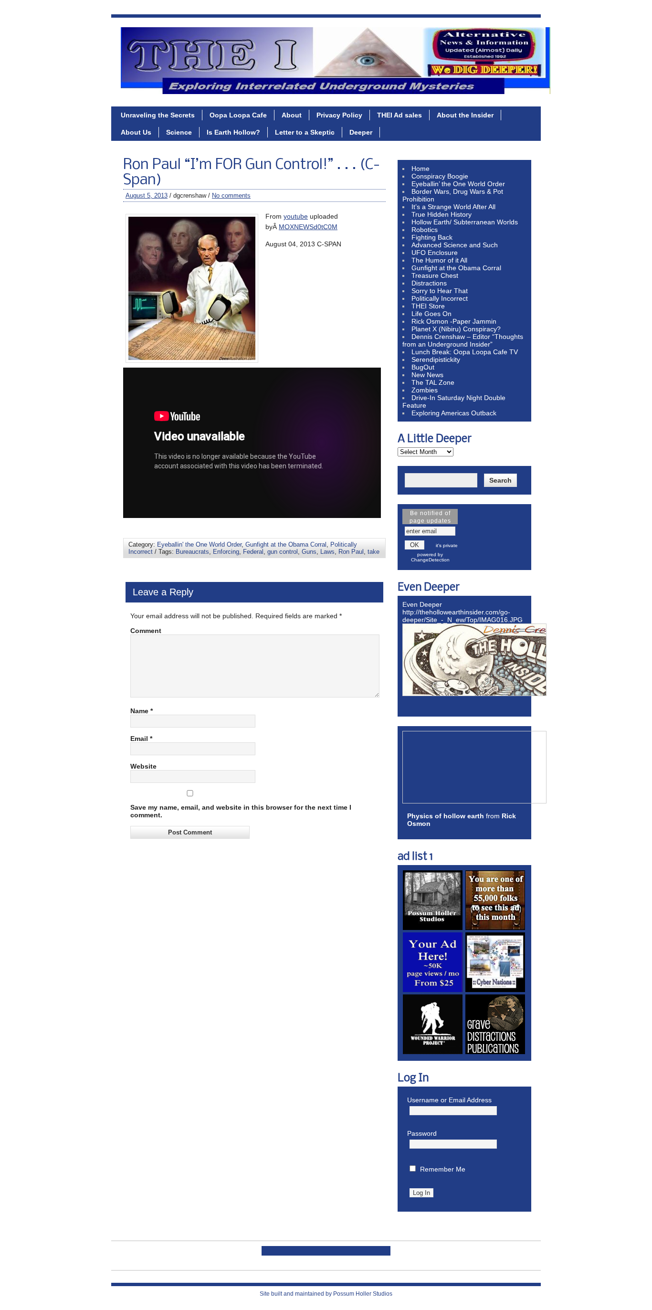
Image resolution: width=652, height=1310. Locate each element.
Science (179, 132)
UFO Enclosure (434, 252)
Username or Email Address (449, 1100)
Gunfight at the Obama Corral (285, 544)
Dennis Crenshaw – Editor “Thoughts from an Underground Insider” (462, 340)
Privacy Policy (339, 115)
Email (141, 738)
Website (143, 766)
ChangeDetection (430, 559)
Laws (327, 551)
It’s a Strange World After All (453, 207)
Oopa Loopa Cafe (238, 115)
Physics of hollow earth (445, 816)
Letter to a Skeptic (305, 132)
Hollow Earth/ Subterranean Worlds (464, 222)
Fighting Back (431, 237)
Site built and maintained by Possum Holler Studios (326, 1294)
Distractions (429, 283)
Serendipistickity (435, 359)
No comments (231, 195)
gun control (282, 551)
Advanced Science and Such (454, 245)
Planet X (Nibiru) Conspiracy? (456, 329)
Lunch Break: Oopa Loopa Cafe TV (464, 352)
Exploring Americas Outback (453, 413)
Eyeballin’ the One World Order (458, 184)
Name (141, 711)
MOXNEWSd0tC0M (308, 227)
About (292, 115)
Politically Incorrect (439, 298)
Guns (309, 551)
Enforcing (226, 551)
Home (420, 168)
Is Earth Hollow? (233, 132)
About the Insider (465, 115)
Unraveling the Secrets (158, 115)
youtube (296, 216)
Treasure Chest (434, 275)
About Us (136, 132)
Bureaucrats (192, 551)
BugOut (422, 367)
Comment (145, 630)
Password (422, 1133)
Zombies (424, 390)
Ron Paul (351, 551)
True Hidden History (441, 214)
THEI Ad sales (399, 115)
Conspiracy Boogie (439, 176)
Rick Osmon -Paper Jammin (453, 321)
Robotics (424, 229)
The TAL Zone (432, 382)
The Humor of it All (439, 260)
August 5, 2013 (147, 195)
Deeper (360, 132)
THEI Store (428, 306)
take (373, 551)
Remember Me (442, 1169)
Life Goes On (431, 313)
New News (427, 375)
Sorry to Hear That (439, 291)
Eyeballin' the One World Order (199, 544)
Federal (253, 551)
